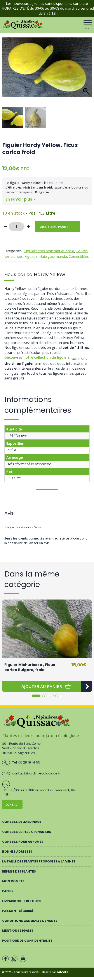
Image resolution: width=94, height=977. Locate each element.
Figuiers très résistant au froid (49, 251)
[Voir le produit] (86, 686)
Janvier (62, 972)
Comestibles (79, 256)
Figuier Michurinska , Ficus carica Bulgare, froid (29, 667)
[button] (86, 73)
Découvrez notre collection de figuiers (37, 357)
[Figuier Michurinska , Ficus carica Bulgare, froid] (47, 629)
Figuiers (31, 256)
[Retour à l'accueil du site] (23, 27)
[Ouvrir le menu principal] (88, 22)
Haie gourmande (53, 256)
